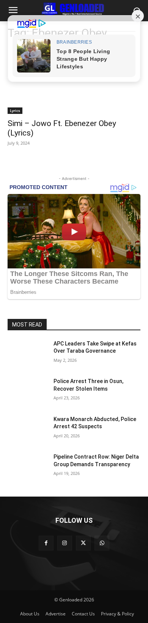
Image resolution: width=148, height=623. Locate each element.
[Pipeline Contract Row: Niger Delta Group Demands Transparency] (27, 467)
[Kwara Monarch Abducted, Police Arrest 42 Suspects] (27, 430)
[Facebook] (46, 543)
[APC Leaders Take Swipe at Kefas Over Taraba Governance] (27, 354)
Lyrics (15, 110)
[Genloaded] (74, 9)
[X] (83, 543)
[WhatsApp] (101, 543)
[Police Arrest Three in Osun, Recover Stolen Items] (27, 392)
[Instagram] (64, 543)
